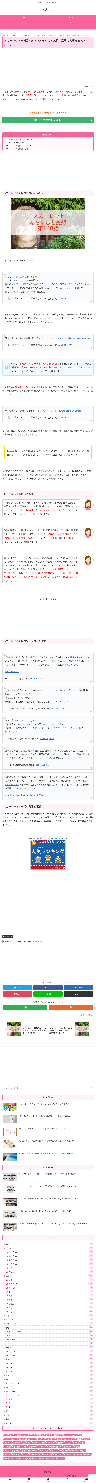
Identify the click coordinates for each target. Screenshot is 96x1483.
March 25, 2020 (65, 298)
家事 (49, 1359)
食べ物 (49, 1423)
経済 (49, 1411)
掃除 (50, 1363)
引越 (50, 1399)
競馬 (50, 1268)
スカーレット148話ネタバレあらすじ (19, 139)
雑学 (49, 1419)
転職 (50, 1335)
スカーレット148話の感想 (15, 142)
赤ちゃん (50, 1355)
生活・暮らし (49, 1391)
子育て (49, 1347)
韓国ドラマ (50, 1311)
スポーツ (49, 1315)
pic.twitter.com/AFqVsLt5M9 (77, 338)
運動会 (50, 1272)
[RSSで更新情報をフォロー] (71, 1007)
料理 (50, 1367)
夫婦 (49, 1343)
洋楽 (50, 1295)
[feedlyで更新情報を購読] (25, 1007)
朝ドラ (40, 941)
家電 (49, 1375)
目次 (46, 135)
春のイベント (50, 1260)
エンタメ (49, 1276)
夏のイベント (50, 1256)
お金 (49, 1244)
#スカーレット (21, 280)
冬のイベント (50, 1252)
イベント (49, 1248)
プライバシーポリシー (25, 1476)
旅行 (49, 1387)
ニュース (49, 1319)
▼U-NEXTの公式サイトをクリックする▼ (48, 838)
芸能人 (50, 1303)
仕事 (49, 1327)
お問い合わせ (71, 1476)
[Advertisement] (48, 66)
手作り (49, 1379)
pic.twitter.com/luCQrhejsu (69, 411)
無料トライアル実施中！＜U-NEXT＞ (48, 120)
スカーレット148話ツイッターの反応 (19, 146)
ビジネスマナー (50, 1331)
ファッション (49, 1323)
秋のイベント (50, 1264)
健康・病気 (49, 1339)
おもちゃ (50, 1351)
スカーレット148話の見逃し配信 (17, 149)
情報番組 (50, 1288)
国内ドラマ (8, 937)
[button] (91, 1088)
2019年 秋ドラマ (10, 941)
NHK (20, 941)
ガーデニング (50, 1395)
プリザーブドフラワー (50, 1383)
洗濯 (50, 1371)
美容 (49, 1415)
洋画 (50, 1299)
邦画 (50, 1307)
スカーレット (30, 941)
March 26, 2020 (41, 765)
